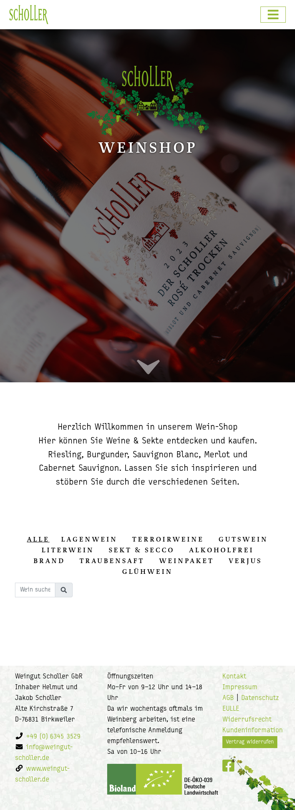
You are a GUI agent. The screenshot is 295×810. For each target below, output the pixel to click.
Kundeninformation (252, 730)
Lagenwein (89, 539)
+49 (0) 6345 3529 (53, 736)
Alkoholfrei (221, 550)
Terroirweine (168, 539)
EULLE (230, 709)
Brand (49, 560)
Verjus (245, 560)
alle (38, 539)
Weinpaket (186, 560)
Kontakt (234, 676)
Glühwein (147, 571)
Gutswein (243, 539)
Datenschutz (260, 698)
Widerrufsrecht (247, 720)
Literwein (67, 550)
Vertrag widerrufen (250, 742)
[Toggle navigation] (273, 15)
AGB (228, 698)
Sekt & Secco (141, 550)
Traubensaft (112, 560)
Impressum (239, 687)
